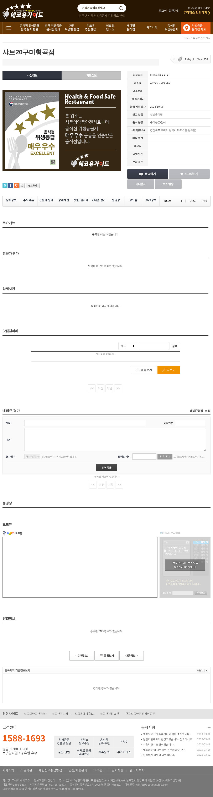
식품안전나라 (60, 714)
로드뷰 (133, 200)
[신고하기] (32, 185)
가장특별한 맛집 (72, 27)
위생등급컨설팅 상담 (64, 741)
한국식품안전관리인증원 (140, 714)
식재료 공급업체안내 (84, 752)
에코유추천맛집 (90, 27)
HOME (186, 38)
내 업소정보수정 (84, 741)
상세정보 (11, 200)
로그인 (163, 11)
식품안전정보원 (109, 714)
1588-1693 (24, 739)
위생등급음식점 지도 (199, 27)
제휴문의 (104, 752)
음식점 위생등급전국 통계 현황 (29, 27)
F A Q (124, 741)
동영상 (116, 200)
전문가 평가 (46, 200)
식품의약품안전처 (35, 714)
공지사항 (148, 727)
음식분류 (198, 38)
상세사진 (63, 200)
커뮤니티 (151, 27)
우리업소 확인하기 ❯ (197, 13)
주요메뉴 (28, 200)
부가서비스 (124, 752)
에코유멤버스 (110, 27)
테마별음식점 (131, 27)
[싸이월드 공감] (16, 185)
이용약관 (26, 770)
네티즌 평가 (99, 200)
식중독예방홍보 (84, 714)
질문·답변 (64, 752)
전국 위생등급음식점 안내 (53, 27)
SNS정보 (151, 200)
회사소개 (8, 770)
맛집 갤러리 (81, 200)
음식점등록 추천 (104, 741)
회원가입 (174, 11)
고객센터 (99, 770)
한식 (208, 38)
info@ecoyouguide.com (153, 784)
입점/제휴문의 (77, 770)
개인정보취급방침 (50, 770)
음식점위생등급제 (171, 27)
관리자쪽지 (137, 770)
